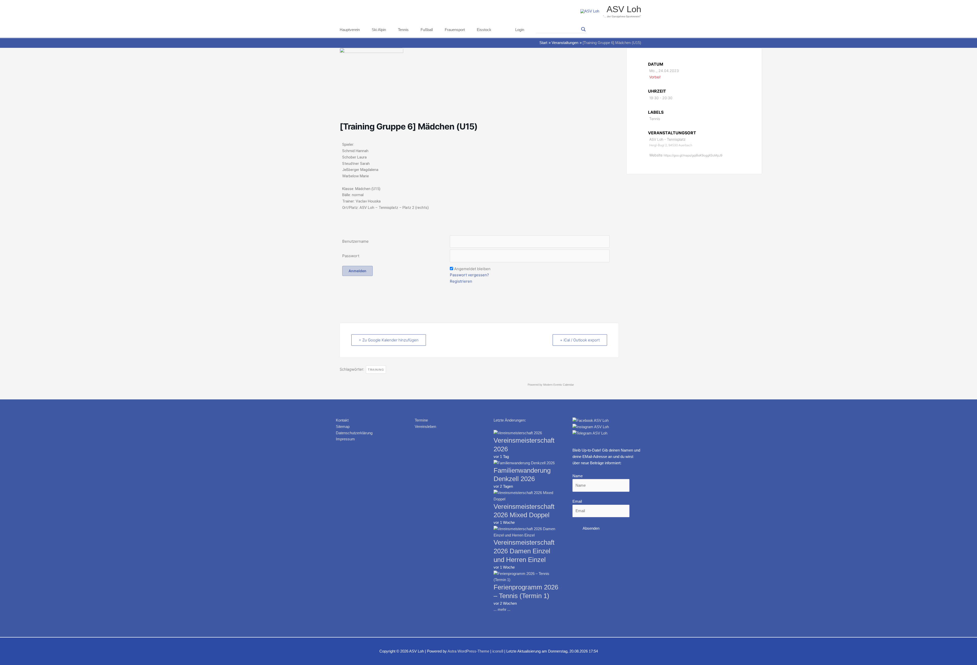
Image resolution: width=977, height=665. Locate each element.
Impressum (345, 439)
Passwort (350, 255)
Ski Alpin (379, 29)
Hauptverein (350, 29)
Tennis (403, 29)
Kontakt (342, 420)
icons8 (497, 651)
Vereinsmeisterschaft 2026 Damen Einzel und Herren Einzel (524, 551)
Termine (421, 420)
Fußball (427, 29)
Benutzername (355, 241)
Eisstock (484, 29)
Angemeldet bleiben (472, 268)
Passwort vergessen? (469, 274)
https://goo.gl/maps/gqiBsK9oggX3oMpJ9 (693, 155)
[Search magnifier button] (583, 29)
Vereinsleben (425, 426)
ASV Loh (624, 9)
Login (519, 29)
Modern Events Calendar (558, 384)
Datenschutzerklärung (354, 433)
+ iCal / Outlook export (580, 340)
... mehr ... (502, 609)
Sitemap (343, 426)
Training (376, 369)
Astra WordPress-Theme (468, 651)
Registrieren (461, 281)
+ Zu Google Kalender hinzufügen (389, 340)
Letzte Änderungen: (510, 420)
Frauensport (455, 29)
